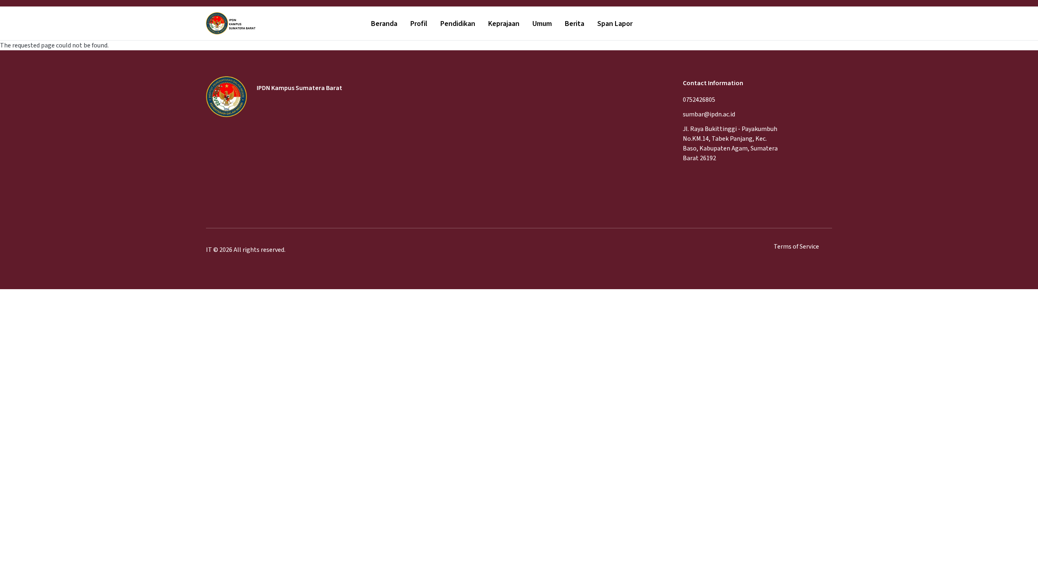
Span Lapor (615, 24)
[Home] (231, 23)
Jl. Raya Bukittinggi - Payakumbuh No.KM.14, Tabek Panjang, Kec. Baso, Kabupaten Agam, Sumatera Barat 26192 (730, 144)
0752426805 (699, 99)
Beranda (384, 24)
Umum (542, 24)
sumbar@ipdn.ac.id (709, 114)
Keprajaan (503, 24)
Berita (574, 24)
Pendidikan (457, 24)
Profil (418, 24)
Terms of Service (796, 246)
